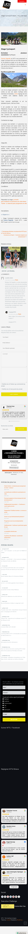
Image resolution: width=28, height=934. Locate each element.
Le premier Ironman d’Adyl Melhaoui (10, 589)
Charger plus (14, 887)
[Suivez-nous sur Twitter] (5, 897)
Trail (5, 705)
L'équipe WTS (6, 45)
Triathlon (6, 699)
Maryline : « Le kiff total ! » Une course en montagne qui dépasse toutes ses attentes (13, 560)
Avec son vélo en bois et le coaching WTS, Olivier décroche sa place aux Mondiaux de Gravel (13, 649)
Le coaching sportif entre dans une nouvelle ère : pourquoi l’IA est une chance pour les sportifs (13, 568)
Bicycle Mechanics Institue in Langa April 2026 (12, 603)
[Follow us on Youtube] (13, 897)
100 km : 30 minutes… (8, 271)
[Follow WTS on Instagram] (16, 897)
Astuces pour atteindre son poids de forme (11, 596)
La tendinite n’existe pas (10, 531)
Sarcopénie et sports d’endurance (9, 642)
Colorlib (8, 920)
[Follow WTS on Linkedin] (10, 897)
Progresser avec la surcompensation (13, 521)
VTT (5, 707)
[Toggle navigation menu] (25, 5)
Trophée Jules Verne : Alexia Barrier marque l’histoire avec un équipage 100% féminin (14, 610)
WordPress (19, 920)
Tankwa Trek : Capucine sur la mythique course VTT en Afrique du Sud (13, 619)
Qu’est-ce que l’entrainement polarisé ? (14, 516)
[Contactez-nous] (19, 897)
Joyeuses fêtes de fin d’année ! (8, 627)
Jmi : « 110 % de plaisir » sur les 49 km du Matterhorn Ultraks (14, 551)
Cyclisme (6, 701)
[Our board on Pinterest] (8, 897)
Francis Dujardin (6, 58)
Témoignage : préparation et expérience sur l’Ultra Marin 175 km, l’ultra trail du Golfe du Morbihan (13, 658)
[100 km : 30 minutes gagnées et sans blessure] (14, 258)
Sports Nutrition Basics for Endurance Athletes (12, 576)
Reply (16, 280)
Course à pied (7, 703)
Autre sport (7, 709)
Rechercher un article (7, 425)
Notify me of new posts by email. (12, 389)
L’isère (16, 94)
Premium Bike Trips (20, 906)
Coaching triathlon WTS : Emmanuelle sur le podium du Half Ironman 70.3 (14, 634)
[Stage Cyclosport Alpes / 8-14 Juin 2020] (14, 38)
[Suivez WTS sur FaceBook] (2, 897)
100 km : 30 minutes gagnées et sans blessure (12, 583)
